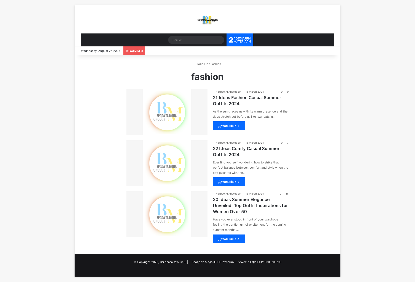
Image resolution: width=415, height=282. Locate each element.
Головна (202, 64)
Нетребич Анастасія (228, 91)
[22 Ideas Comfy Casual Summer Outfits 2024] (167, 163)
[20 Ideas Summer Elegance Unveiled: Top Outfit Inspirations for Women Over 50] (167, 214)
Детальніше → (229, 126)
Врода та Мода (202, 262)
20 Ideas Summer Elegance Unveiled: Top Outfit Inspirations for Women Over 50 (250, 205)
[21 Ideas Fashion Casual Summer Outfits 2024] (167, 112)
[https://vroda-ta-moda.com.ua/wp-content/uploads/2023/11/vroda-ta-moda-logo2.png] (207, 19)
